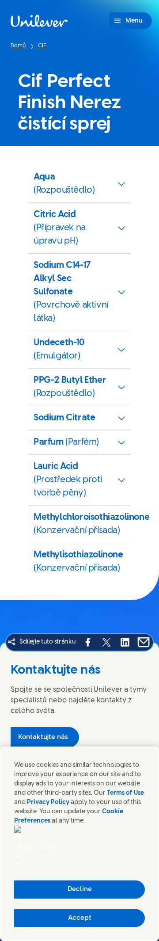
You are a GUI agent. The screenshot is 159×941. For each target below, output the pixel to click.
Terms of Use (125, 793)
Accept (79, 918)
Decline (80, 889)
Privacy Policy (48, 802)
